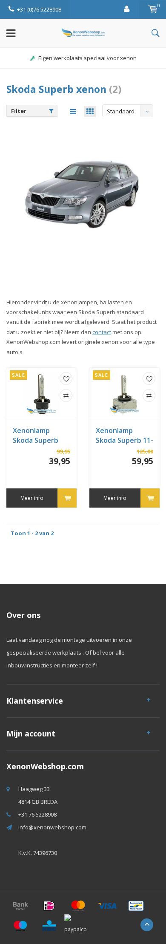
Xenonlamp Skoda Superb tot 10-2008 (35, 435)
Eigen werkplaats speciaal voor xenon (87, 58)
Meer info (31, 498)
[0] (152, 9)
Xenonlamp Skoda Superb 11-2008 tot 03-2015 (124, 435)
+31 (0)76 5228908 (39, 9)
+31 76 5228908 (37, 814)
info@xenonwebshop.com (52, 827)
